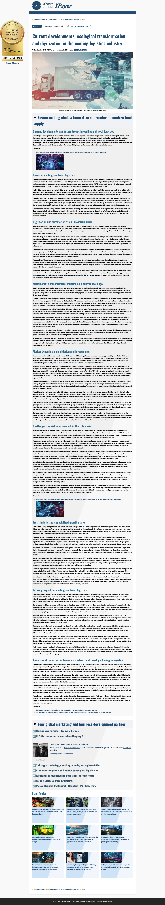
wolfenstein (126, 748)
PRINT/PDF (36, 26)
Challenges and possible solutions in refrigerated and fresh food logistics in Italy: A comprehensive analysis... (115, 867)
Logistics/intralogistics (40, 19)
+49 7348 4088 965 (98, 748)
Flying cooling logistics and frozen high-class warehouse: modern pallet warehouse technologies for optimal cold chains (71, 152)
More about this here (12, 63)
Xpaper (83, 19)
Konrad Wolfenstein (80, 50)
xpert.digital (53, 750)
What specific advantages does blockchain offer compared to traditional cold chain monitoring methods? (66, 710)
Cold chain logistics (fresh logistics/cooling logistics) (64, 19)
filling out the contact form (72, 748)
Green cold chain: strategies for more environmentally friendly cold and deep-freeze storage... (46, 839)
